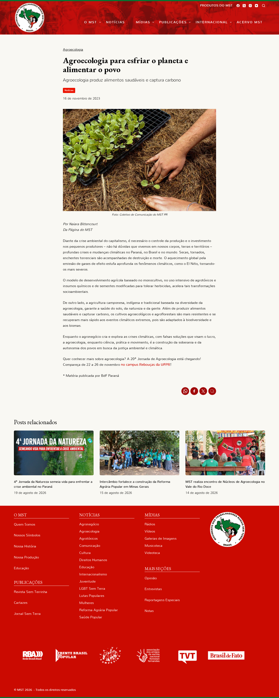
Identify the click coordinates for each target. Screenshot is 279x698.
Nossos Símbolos (27, 535)
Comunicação (89, 545)
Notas (149, 611)
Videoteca (152, 553)
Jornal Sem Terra (27, 613)
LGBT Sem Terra (92, 588)
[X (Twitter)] (244, 5)
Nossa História (25, 546)
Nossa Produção (26, 557)
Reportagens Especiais (162, 600)
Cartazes (20, 602)
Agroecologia (89, 531)
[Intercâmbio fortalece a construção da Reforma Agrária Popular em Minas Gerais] (139, 453)
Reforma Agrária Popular (98, 610)
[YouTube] (256, 5)
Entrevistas (153, 589)
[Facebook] (238, 5)
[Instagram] (250, 5)
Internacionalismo (93, 574)
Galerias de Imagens (160, 538)
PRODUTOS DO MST (216, 5)
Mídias (143, 22)
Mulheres (86, 603)
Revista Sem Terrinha (30, 592)
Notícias (115, 22)
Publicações (173, 22)
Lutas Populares (91, 595)
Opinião (151, 578)
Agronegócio (89, 524)
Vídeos (150, 531)
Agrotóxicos (88, 538)
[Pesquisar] (263, 5)
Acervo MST (249, 22)
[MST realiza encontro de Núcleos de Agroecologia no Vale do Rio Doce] (225, 453)
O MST (90, 22)
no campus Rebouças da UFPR (145, 364)
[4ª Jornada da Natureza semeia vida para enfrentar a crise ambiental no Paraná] (54, 453)
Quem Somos (24, 524)
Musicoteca (153, 545)
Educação (21, 568)
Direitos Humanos (93, 560)
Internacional (212, 22)
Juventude (87, 581)
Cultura (85, 553)
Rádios (150, 524)
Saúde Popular (90, 617)
